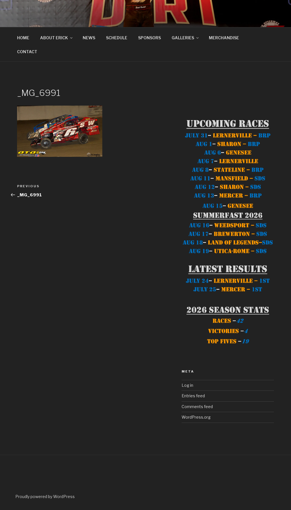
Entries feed (193, 395)
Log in (187, 385)
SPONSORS (149, 37)
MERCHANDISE (224, 37)
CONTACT (27, 51)
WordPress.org (196, 417)
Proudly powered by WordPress (45, 496)
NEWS (89, 37)
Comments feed (197, 406)
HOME (23, 37)
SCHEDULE (116, 37)
